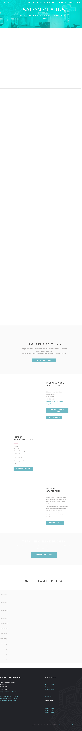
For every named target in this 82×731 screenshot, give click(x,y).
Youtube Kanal (48, 696)
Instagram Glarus (49, 710)
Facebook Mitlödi (49, 685)
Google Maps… (50, 404)
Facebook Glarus (49, 687)
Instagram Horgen (49, 712)
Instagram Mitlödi (49, 708)
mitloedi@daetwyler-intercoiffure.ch (9, 696)
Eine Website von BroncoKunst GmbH (65, 724)
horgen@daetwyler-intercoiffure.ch (8, 700)
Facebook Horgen (49, 689)
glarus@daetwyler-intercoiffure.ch (54, 401)
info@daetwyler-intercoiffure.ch (8, 692)
